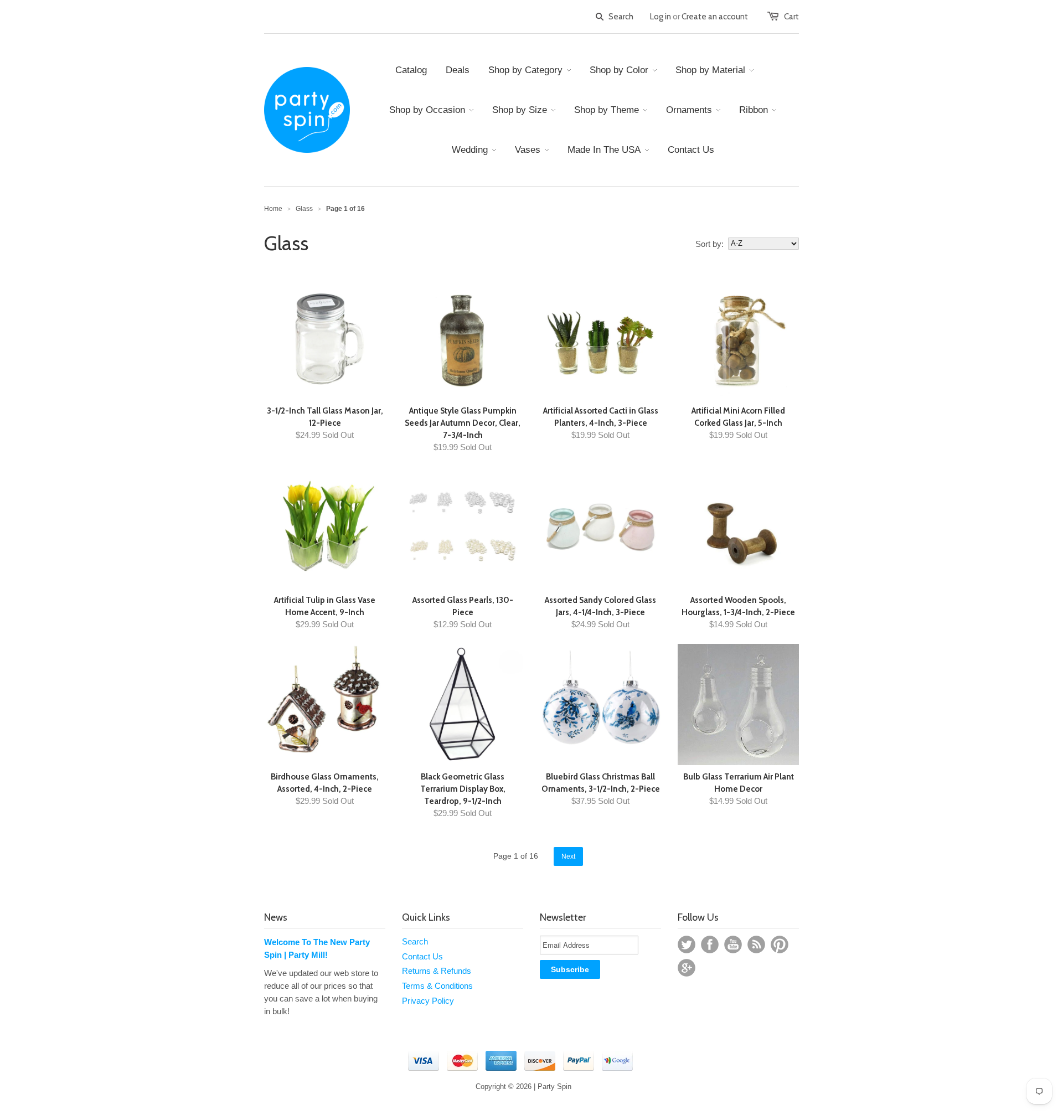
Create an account (715, 17)
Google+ (686, 968)
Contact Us (422, 956)
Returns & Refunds (436, 970)
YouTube (733, 944)
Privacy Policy (428, 1000)
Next (568, 856)
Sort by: (709, 244)
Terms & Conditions (437, 985)
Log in (660, 17)
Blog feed (756, 944)
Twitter (686, 944)
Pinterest (779, 944)
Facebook (710, 944)
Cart (791, 17)
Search (415, 941)
